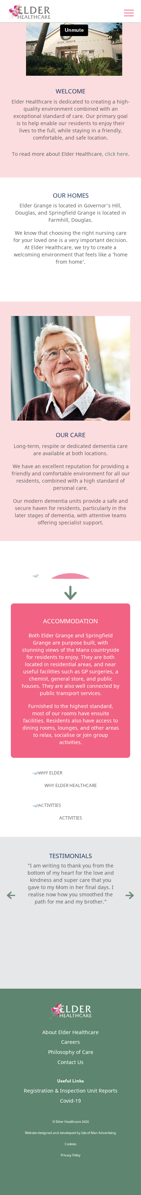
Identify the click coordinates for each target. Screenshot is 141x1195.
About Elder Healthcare (70, 1032)
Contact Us (70, 1062)
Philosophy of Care (70, 1052)
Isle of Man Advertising (98, 1132)
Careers (70, 1041)
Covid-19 (70, 1100)
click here (116, 153)
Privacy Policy (71, 1155)
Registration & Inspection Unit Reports (71, 1090)
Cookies (70, 1144)
